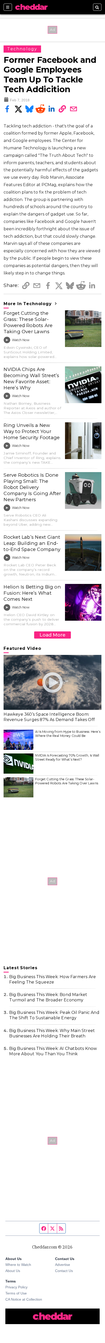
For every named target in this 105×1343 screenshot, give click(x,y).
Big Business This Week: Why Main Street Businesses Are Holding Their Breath (52, 1033)
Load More (52, 635)
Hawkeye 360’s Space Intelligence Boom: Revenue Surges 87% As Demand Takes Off (49, 717)
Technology (22, 48)
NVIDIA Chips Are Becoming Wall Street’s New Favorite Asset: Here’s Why (31, 378)
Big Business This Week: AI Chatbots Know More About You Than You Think (53, 1051)
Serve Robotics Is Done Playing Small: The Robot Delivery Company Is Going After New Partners (32, 487)
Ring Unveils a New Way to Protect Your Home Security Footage (32, 431)
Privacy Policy (16, 1287)
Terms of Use (16, 1293)
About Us (12, 1271)
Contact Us (64, 1271)
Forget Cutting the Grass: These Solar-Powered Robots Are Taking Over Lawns (28, 322)
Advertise (62, 1265)
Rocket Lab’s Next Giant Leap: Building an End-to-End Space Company (32, 543)
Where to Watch (18, 1265)
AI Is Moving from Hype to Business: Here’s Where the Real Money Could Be (67, 734)
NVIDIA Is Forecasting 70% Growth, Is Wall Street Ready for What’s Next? (67, 757)
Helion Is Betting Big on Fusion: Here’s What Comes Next (32, 593)
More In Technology (28, 303)
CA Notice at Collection (23, 1299)
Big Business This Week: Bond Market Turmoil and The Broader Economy (48, 997)
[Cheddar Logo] (31, 7)
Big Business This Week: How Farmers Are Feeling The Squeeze (52, 979)
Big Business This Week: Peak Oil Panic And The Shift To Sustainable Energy (54, 1015)
